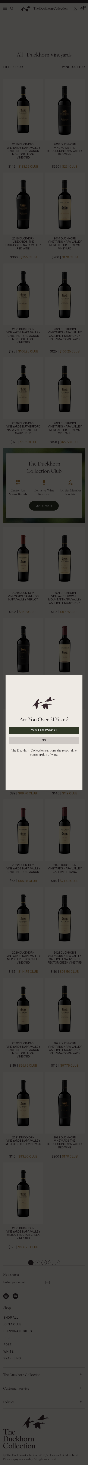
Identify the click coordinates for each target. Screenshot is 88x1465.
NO (44, 740)
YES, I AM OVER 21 (44, 730)
